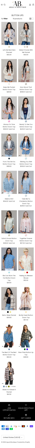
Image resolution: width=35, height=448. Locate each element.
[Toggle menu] (2, 4)
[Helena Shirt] (9, 182)
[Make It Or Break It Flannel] (9, 373)
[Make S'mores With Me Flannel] (26, 33)
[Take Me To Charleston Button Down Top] (26, 182)
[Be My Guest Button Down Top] (26, 298)
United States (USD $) (11, 437)
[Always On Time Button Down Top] (9, 107)
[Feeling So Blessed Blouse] (26, 259)
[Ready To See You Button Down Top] (26, 107)
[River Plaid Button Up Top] (26, 335)
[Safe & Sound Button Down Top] (9, 221)
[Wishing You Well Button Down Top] (26, 145)
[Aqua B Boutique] (17, 4)
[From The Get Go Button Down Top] (9, 145)
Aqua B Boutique (11, 442)
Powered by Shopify (23, 442)
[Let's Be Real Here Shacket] (9, 33)
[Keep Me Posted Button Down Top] (9, 70)
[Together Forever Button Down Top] (26, 221)
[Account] (29, 4)
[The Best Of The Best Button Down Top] (9, 335)
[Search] (5, 4)
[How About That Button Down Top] (26, 70)
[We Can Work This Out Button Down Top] (9, 259)
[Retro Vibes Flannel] (9, 298)
